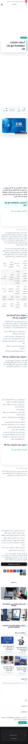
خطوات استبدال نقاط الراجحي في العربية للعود (21, 669)
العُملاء (25, 364)
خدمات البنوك (23, 37)
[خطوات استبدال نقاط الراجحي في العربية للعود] (21, 660)
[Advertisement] (14, 21)
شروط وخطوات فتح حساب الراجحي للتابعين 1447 (8, 647)
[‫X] (21, 571)
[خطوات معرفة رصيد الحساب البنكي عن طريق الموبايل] (7, 660)
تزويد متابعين (14, 738)
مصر (21, 234)
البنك (15, 323)
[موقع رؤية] (14, 4)
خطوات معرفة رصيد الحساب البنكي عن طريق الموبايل (8, 668)
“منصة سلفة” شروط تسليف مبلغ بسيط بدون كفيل (21, 649)
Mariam (13, 582)
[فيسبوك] (24, 571)
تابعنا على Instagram (14, 564)
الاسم (25, 700)
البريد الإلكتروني (23, 706)
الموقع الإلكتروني (24, 711)
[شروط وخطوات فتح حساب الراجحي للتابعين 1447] (7, 640)
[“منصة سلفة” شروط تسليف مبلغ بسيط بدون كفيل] (21, 641)
